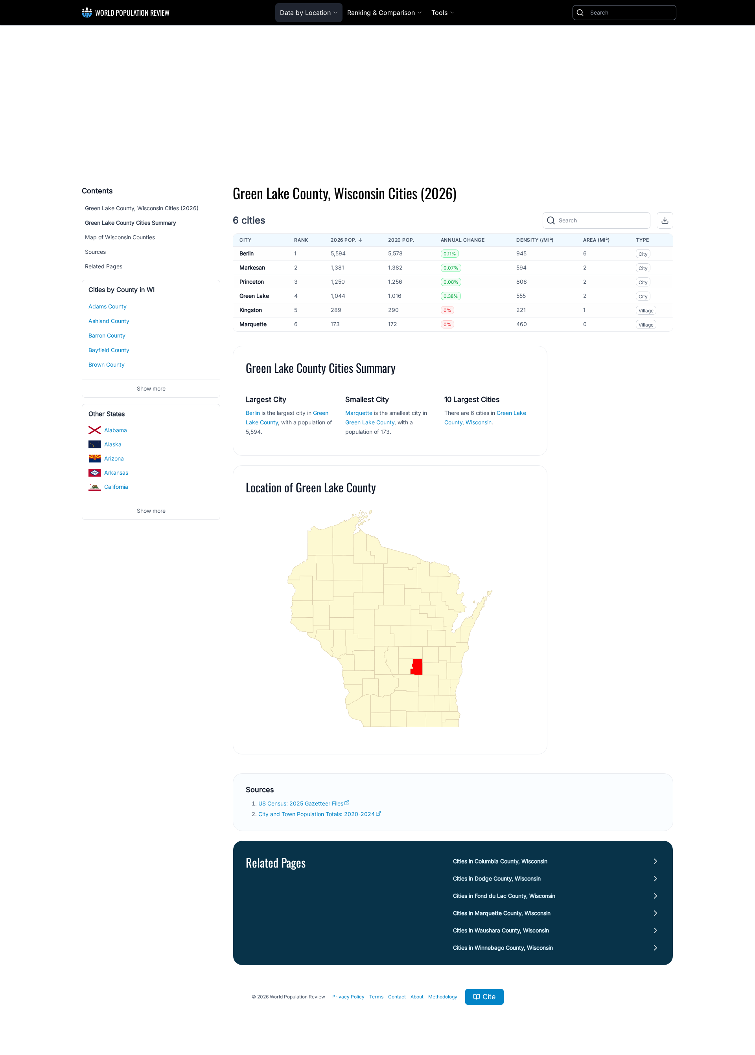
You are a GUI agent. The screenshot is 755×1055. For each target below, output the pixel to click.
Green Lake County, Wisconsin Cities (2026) (142, 208)
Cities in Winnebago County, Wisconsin (503, 947)
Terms (376, 997)
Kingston (250, 309)
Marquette (253, 324)
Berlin (246, 253)
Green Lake (254, 295)
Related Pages (103, 266)
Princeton (251, 281)
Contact (397, 997)
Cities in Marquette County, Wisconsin (502, 913)
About (417, 997)
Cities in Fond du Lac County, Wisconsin (504, 895)
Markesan (252, 267)
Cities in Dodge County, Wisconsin (497, 878)
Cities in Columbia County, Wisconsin (500, 861)
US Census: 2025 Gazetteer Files (300, 803)
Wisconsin (479, 422)
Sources (95, 251)
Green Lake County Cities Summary (130, 222)
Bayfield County (108, 350)
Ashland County (108, 320)
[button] (665, 220)
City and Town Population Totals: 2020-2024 (316, 814)
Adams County (107, 306)
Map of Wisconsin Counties (120, 237)
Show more (151, 388)
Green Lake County (369, 422)
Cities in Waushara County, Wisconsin (501, 930)
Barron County (106, 335)
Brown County (106, 364)
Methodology (442, 997)
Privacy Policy (348, 997)
